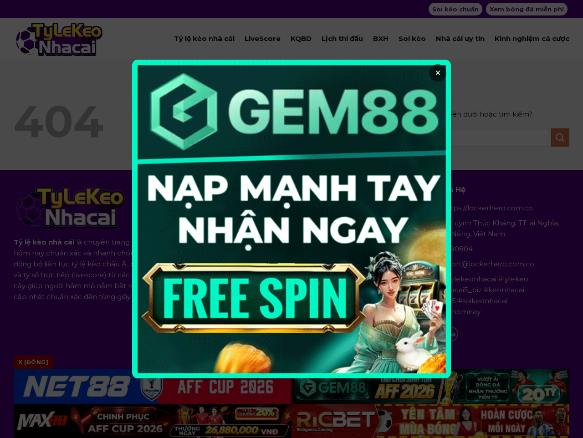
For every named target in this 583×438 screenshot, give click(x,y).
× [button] (438, 73)
